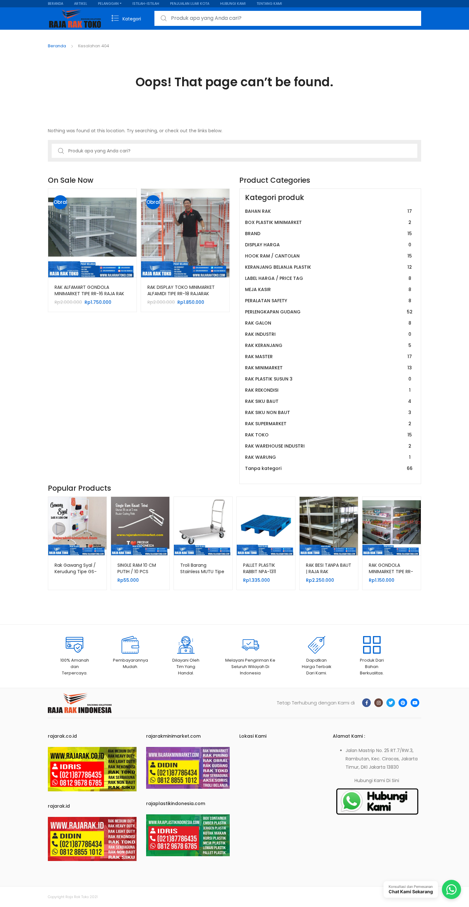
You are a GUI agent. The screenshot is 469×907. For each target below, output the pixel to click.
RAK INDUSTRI (328, 334)
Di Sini (392, 780)
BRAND (328, 233)
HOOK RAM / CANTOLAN (328, 256)
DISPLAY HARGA (328, 245)
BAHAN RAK (328, 211)
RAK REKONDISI (328, 390)
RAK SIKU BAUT (328, 401)
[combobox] (287, 18)
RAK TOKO (328, 435)
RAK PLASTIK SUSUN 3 (328, 379)
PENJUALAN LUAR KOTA (189, 3)
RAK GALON (328, 323)
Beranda (57, 46)
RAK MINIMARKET (328, 368)
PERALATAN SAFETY (328, 300)
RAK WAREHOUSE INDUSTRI (328, 446)
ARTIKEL (80, 3)
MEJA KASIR (328, 289)
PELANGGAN (108, 3)
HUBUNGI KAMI (233, 3)
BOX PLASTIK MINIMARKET (328, 222)
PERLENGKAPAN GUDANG (329, 312)
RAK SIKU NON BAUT (328, 412)
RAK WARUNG (328, 457)
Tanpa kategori (329, 468)
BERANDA (55, 3)
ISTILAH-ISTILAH (145, 3)
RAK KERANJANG (328, 345)
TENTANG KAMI (269, 3)
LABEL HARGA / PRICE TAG (328, 278)
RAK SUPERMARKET (328, 423)
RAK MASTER (328, 356)
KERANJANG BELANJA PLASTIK (328, 267)
